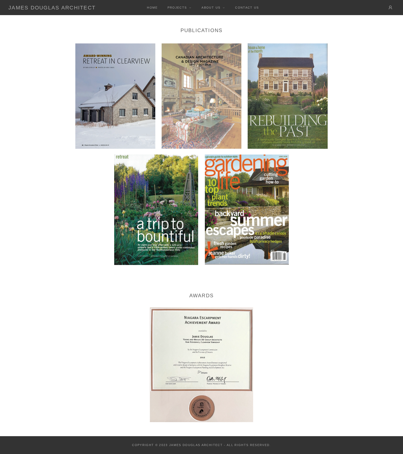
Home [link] (152, 7)
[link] (52, 8)
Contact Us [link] (247, 7)
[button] (178, 7)
